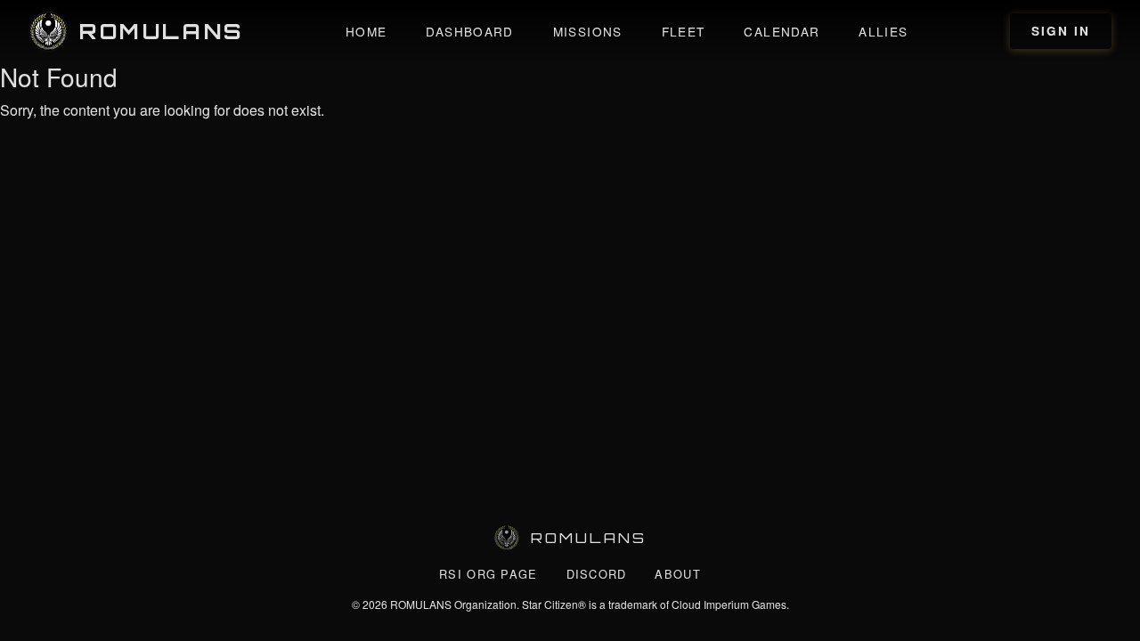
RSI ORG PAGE (488, 573)
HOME (366, 31)
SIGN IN (1060, 30)
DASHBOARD (469, 31)
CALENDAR (781, 31)
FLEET (683, 31)
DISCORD (596, 573)
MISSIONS (588, 31)
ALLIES (883, 31)
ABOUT (677, 573)
